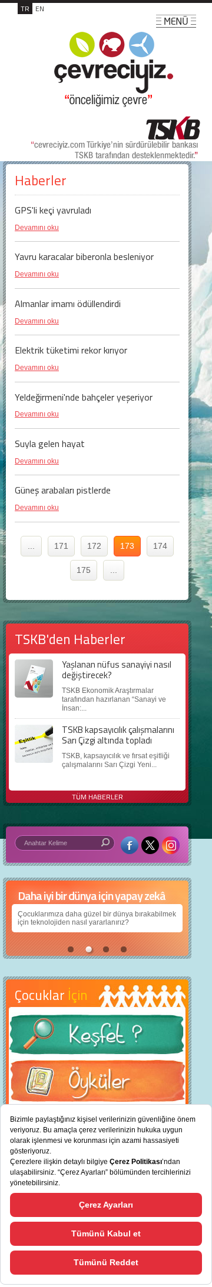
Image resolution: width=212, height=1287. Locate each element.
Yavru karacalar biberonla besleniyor (84, 256)
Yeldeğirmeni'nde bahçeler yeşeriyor (84, 397)
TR (25, 8)
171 (61, 546)
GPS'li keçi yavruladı (53, 210)
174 (160, 546)
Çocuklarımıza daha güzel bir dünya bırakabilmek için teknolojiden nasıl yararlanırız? (97, 918)
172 (94, 546)
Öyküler (97, 1084)
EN (39, 8)
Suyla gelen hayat (50, 443)
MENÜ (176, 21)
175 (84, 570)
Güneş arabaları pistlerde (63, 490)
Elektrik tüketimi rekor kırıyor (71, 350)
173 (127, 546)
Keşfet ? (97, 1038)
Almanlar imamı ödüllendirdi (68, 303)
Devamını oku (37, 228)
